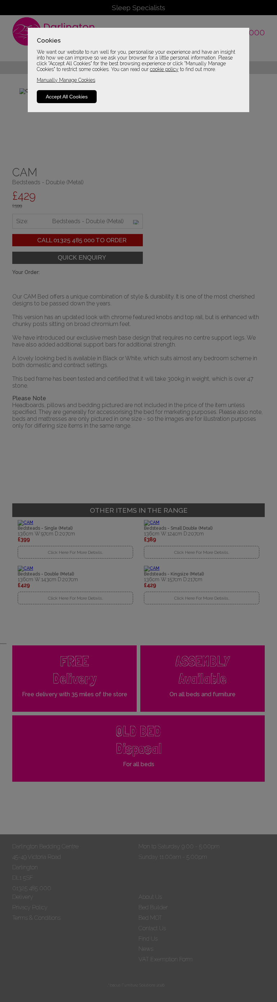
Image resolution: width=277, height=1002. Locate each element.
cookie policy (164, 69)
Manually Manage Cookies (66, 80)
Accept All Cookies (67, 97)
